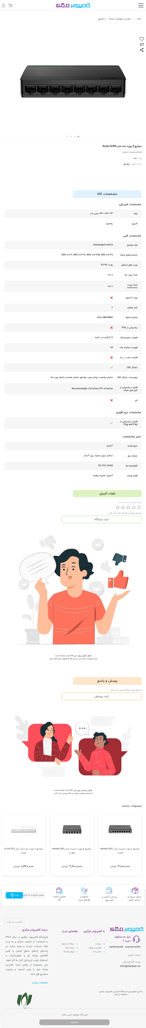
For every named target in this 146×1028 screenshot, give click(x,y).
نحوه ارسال (70, 947)
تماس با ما (97, 951)
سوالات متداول (68, 944)
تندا (135, 158)
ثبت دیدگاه (102, 519)
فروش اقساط (69, 951)
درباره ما (98, 944)
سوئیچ (127, 164)
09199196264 (116, 947)
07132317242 (132, 947)
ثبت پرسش (102, 696)
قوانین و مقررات (95, 947)
